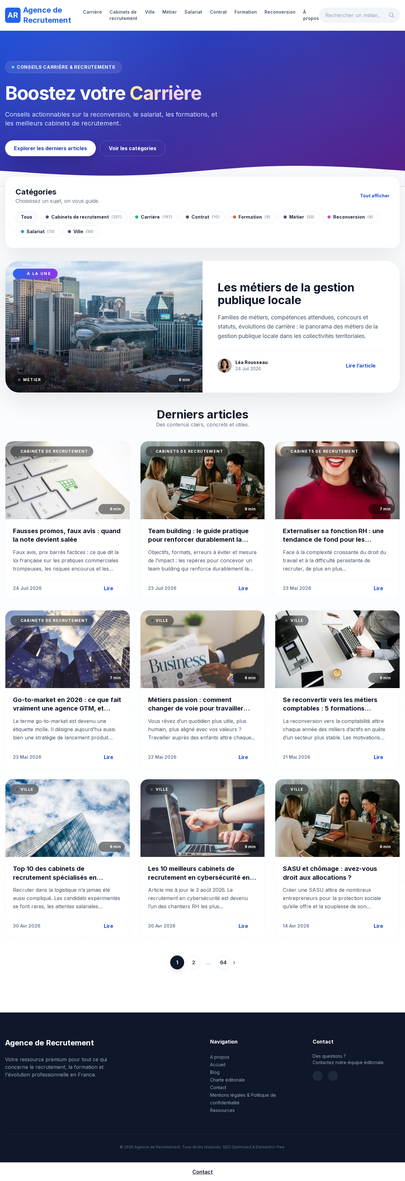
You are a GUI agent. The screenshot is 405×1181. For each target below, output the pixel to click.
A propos (219, 1057)
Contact (218, 1087)
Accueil (217, 1064)
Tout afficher (374, 195)
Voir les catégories (132, 148)
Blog (215, 1072)
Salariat (193, 12)
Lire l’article (361, 365)
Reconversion (280, 12)
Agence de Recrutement (39, 15)
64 (223, 962)
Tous (26, 217)
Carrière (92, 12)
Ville (150, 12)
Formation (245, 12)
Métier (169, 12)
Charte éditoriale (227, 1079)
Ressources (222, 1110)
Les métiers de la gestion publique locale (286, 293)
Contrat (218, 12)
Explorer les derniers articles (50, 148)
